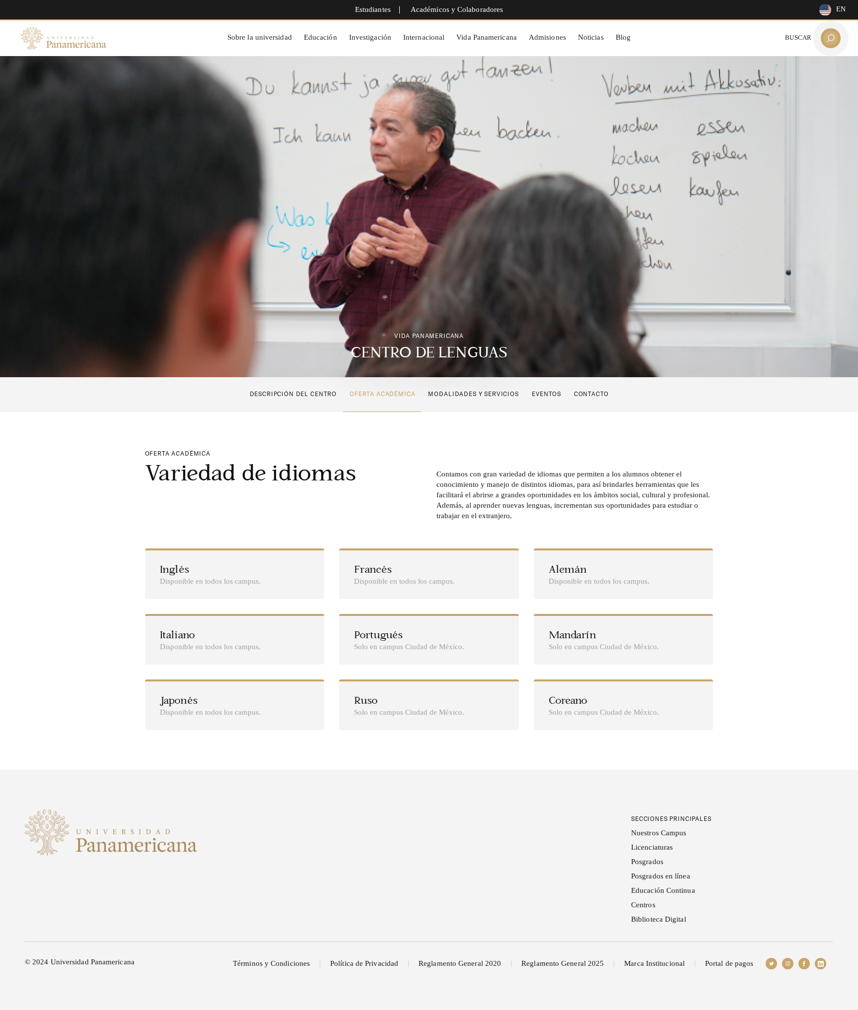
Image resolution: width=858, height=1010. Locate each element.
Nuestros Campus (658, 833)
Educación (320, 37)
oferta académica (382, 394)
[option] (830, 10)
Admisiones (547, 37)
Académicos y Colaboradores (457, 9)
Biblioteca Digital (658, 919)
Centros (643, 905)
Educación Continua (663, 890)
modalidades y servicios (473, 394)
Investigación (370, 37)
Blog (623, 37)
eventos (546, 394)
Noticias (591, 37)
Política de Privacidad (364, 963)
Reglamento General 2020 (460, 963)
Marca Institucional (654, 963)
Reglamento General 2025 (562, 963)
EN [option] (841, 9)
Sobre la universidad (259, 37)
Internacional (423, 37)
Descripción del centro (293, 394)
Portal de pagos (729, 963)
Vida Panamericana (486, 37)
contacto (591, 394)
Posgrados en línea (660, 876)
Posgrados (647, 862)
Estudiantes (373, 9)
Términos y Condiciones (271, 963)
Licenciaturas (652, 847)
